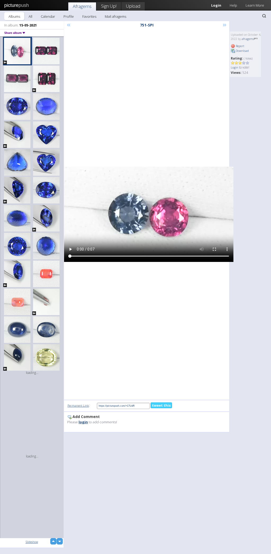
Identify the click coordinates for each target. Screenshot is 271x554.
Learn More (255, 5)
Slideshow (32, 542)
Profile (69, 16)
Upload (133, 6)
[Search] (264, 16)
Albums (14, 16)
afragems (248, 39)
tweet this (161, 405)
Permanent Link (78, 405)
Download (242, 51)
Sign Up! (108, 6)
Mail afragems (115, 16)
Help (233, 5)
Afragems (82, 6)
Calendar (48, 16)
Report (239, 46)
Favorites (89, 16)
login (83, 422)
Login (234, 67)
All (30, 16)
